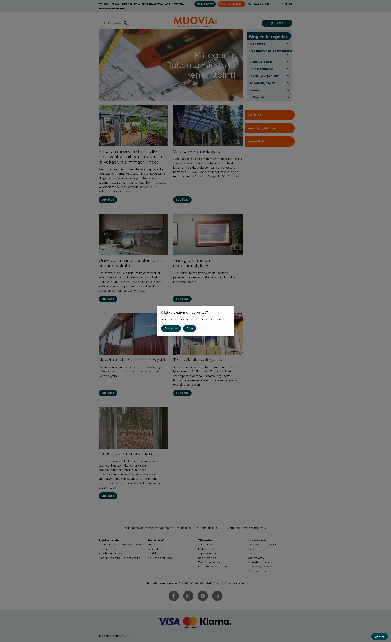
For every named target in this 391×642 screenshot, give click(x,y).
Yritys (189, 328)
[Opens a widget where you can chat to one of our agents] (379, 636)
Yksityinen (171, 328)
